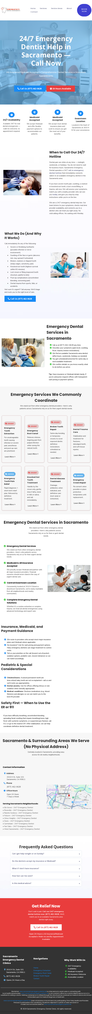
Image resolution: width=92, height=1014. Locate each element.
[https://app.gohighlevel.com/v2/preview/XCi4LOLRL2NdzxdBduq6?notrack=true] (11, 10)
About (69, 8)
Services (43, 8)
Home (33, 8)
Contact (34, 12)
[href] (69, 797)
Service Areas (56, 8)
